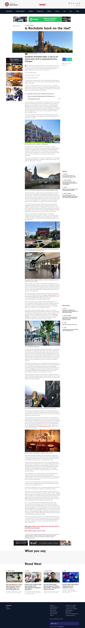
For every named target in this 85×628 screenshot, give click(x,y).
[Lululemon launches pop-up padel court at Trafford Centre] (70, 329)
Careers (51, 615)
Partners (57, 11)
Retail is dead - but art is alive (36, 531)
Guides (49, 11)
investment (27, 536)
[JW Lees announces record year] (70, 323)
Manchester (8, 605)
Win (64, 11)
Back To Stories (16, 25)
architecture (40, 535)
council (33, 537)
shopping (47, 535)
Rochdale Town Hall (38, 534)
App (71, 11)
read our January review (49, 294)
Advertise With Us (54, 607)
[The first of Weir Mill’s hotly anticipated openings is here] (70, 175)
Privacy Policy (53, 610)
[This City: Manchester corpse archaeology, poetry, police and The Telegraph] (70, 182)
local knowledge (28, 537)
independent (42, 536)
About (77, 11)
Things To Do (40, 11)
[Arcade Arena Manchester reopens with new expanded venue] (70, 582)
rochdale (31, 534)
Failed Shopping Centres (45, 426)
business (31, 536)
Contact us (52, 605)
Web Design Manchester (54, 626)
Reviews (31, 11)
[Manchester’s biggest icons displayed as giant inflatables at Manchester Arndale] (70, 310)
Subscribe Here (53, 608)
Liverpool (8, 608)
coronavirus (35, 535)
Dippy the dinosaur (49, 534)
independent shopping (49, 536)
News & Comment (20, 11)
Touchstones (56, 534)
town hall (37, 536)
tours (44, 535)
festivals (33, 369)
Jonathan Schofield (32, 53)
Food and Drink (53, 535)
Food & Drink (9, 11)
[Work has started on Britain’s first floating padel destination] (70, 189)
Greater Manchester (29, 535)
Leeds (7, 607)
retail (34, 536)
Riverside (44, 534)
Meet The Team (53, 613)
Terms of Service (53, 612)
